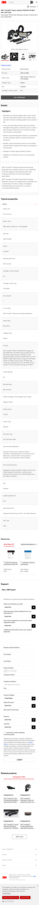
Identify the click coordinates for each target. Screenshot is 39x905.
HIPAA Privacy (21, 874)
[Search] (31, 2)
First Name (7, 654)
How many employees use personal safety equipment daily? (18, 621)
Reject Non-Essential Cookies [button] (11, 897)
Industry (6, 716)
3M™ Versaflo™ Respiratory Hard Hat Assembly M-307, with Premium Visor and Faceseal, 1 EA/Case (27, 800)
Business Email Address (12, 647)
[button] (8, 901)
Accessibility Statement (15, 876)
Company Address (10, 681)
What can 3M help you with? (13, 604)
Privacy (15, 874)
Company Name (9, 675)
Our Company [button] (8, 849)
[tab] (9, 544)
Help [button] (4, 865)
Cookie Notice (6, 893)
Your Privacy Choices (27, 876)
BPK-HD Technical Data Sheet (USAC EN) (11, 563)
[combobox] (6, 671)
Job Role (6, 724)
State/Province (9, 702)
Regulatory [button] (7, 860)
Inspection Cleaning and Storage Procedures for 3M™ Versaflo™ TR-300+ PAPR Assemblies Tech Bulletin (27, 563)
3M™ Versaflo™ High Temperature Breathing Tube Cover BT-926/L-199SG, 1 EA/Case (11, 800)
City (5, 688)
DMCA (28, 874)
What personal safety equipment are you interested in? (17, 612)
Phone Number (9, 668)
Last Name (7, 661)
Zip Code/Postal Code (11, 710)
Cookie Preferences (14, 877)
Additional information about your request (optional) (18, 631)
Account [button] (32, 7)
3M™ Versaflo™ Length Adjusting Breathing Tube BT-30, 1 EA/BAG (11, 826)
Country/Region (9, 695)
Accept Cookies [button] (25, 897)
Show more (19, 837)
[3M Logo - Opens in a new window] (3, 2)
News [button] (4, 854)
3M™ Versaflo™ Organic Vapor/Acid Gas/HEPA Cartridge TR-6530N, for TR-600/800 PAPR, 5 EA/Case (26, 826)
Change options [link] (6, 65)
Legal (10, 874)
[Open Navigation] (36, 2)
